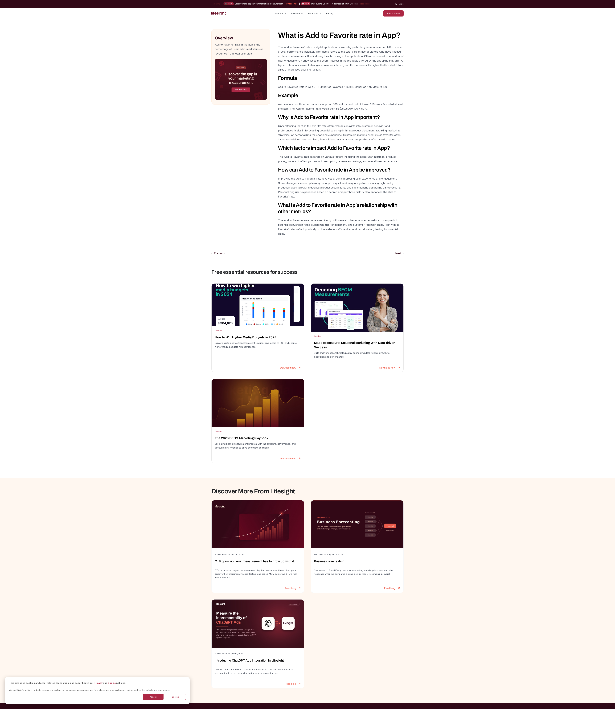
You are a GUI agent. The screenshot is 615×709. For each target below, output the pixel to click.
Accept (153, 697)
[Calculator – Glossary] (241, 60)
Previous (219, 253)
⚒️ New (360, 4)
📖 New (286, 4)
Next (398, 253)
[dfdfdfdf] (257, 327)
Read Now (346, 4)
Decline (175, 697)
